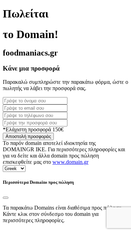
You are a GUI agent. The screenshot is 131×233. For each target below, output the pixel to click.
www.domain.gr (70, 162)
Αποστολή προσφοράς (28, 136)
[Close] (5, 198)
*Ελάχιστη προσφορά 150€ (33, 129)
